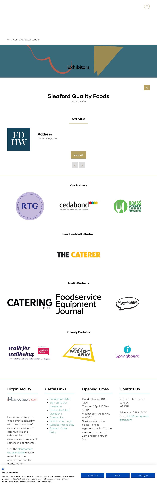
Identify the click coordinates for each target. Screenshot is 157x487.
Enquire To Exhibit (60, 398)
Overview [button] (78, 118)
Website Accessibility (62, 424)
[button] (147, 6)
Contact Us (56, 417)
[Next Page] (82, 165)
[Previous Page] (75, 165)
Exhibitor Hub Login (61, 420)
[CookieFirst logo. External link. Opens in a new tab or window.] (3, 469)
